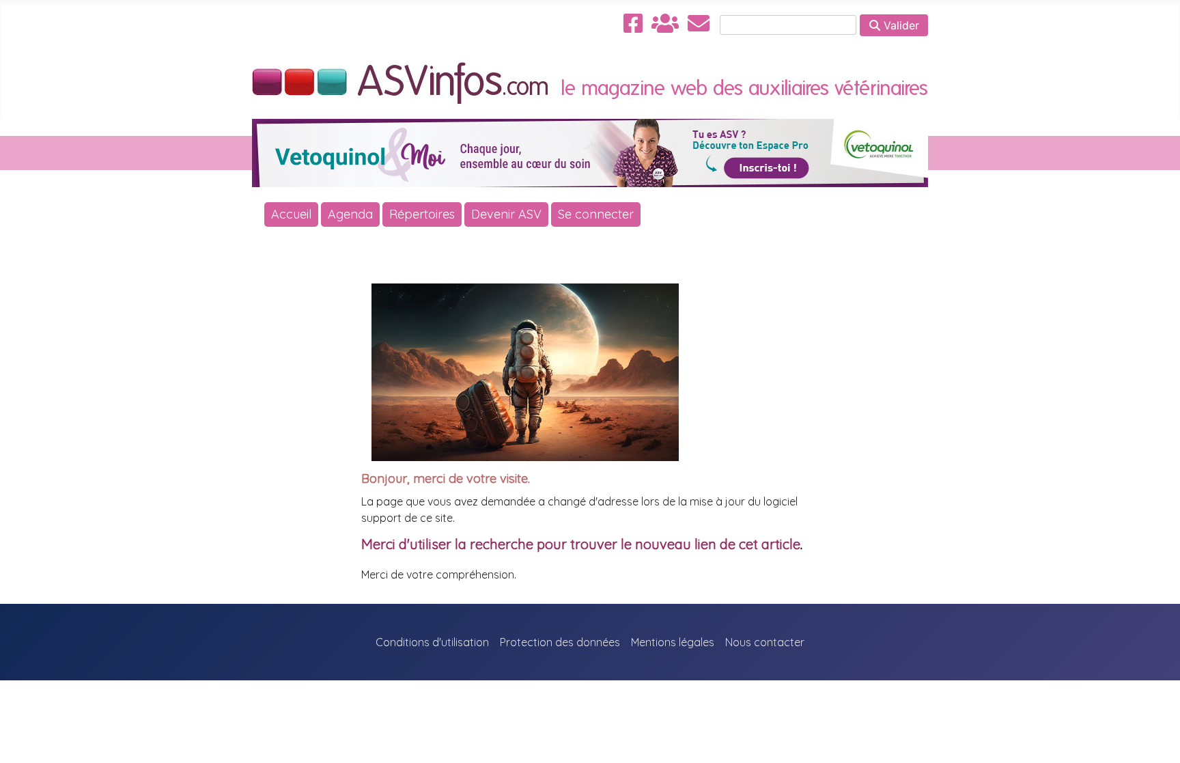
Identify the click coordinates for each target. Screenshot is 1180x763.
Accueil (291, 214)
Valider (899, 25)
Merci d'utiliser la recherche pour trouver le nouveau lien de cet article (580, 544)
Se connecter (596, 214)
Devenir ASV (506, 214)
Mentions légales (672, 642)
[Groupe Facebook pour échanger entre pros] (665, 23)
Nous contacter (764, 642)
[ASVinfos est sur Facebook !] (633, 23)
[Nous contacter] (699, 23)
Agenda (350, 214)
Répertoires (422, 214)
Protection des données (560, 642)
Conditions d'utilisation (432, 642)
